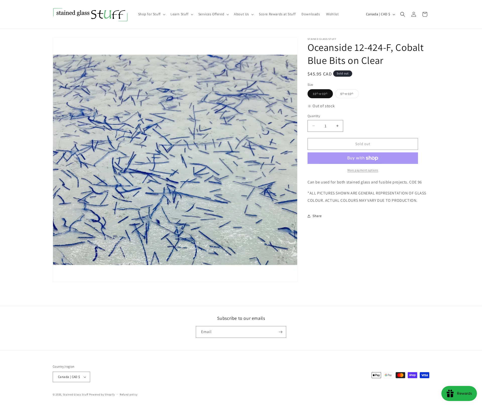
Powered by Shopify (102, 394)
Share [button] (317, 216)
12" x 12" (323, 94)
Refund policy (129, 394)
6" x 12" (349, 94)
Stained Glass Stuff (75, 394)
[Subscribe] (280, 332)
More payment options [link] (362, 170)
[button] (151, 14)
